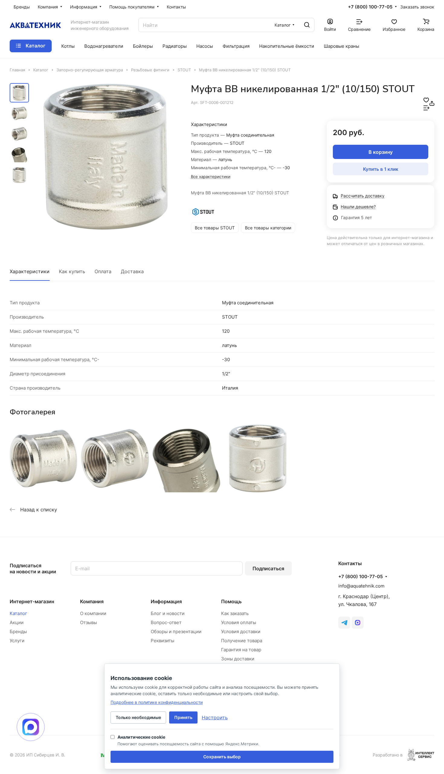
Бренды (18, 631)
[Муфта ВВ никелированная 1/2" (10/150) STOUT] (106, 156)
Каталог (18, 613)
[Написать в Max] (30, 727)
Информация (166, 601)
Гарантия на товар (241, 650)
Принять (183, 717)
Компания (92, 601)
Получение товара (241, 640)
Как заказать (235, 613)
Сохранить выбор (222, 756)
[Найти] (306, 25)
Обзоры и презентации (176, 631)
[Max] (358, 623)
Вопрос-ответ (166, 622)
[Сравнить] (426, 107)
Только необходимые (138, 717)
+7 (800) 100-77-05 (370, 7)
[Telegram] (344, 623)
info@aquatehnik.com (361, 586)
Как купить (72, 271)
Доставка (132, 271)
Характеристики (30, 271)
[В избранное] (426, 99)
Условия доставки (240, 631)
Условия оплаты (238, 622)
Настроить (215, 717)
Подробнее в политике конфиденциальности (157, 702)
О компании (93, 613)
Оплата (103, 271)
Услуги (17, 640)
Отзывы (88, 622)
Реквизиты (162, 640)
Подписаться (268, 568)
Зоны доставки (237, 659)
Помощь (231, 601)
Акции (17, 622)
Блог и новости (168, 613)
